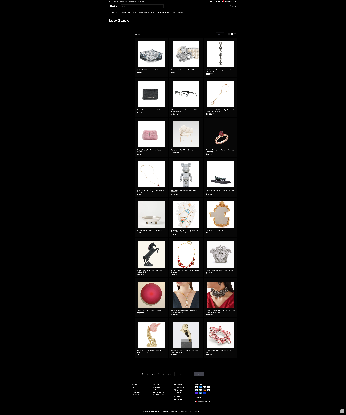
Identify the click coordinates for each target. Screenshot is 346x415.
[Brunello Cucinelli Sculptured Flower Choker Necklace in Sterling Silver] (220, 297)
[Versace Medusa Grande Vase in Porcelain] (220, 257)
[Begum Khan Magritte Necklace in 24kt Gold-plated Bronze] (186, 297)
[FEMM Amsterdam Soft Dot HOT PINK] (151, 297)
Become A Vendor (159, 392)
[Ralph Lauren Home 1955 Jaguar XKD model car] (220, 177)
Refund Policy (174, 411)
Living (134, 390)
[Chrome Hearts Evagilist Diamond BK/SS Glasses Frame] (186, 97)
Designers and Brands (146, 12)
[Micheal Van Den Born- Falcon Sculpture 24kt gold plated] (186, 338)
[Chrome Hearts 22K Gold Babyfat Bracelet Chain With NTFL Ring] (220, 97)
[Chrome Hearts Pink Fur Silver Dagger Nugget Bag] (151, 137)
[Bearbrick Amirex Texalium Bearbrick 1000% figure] (186, 177)
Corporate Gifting (163, 12)
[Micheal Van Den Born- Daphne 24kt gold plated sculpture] (151, 338)
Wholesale (156, 387)
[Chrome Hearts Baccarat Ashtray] (151, 56)
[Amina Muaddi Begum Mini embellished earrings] (220, 338)
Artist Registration (159, 394)
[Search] (162, 6)
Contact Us (136, 392)
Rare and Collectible (127, 12)
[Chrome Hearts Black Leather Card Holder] (151, 96)
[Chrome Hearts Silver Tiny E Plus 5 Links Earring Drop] (220, 57)
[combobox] (142, 6)
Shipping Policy (184, 411)
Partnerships (157, 390)
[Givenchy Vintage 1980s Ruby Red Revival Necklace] (186, 257)
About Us (135, 387)
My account (136, 394)
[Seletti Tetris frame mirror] (220, 217)
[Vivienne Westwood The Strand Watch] (186, 56)
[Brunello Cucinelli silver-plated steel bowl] (151, 217)
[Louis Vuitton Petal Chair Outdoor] (186, 136)
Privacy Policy (165, 411)
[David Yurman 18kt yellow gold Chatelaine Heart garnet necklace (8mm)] (151, 177)
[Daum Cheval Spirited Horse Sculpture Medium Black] (151, 257)
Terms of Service (194, 411)
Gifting (113, 12)
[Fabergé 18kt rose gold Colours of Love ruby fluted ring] (220, 137)
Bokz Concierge (178, 12)
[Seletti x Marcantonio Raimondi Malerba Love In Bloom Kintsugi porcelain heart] (186, 217)
